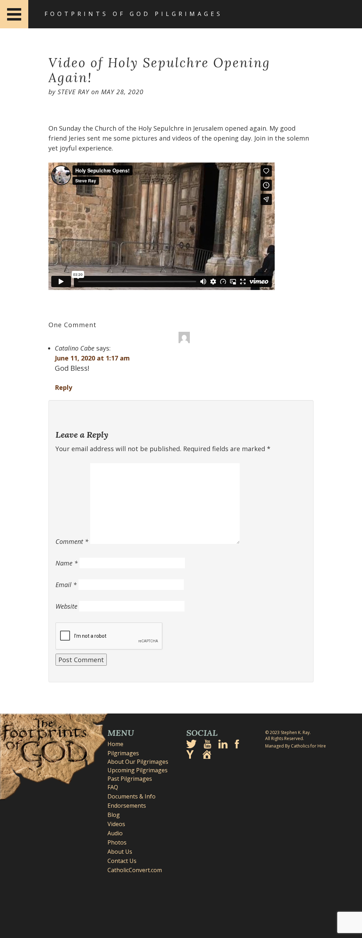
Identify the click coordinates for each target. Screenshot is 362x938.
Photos (117, 842)
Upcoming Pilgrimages (137, 770)
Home (115, 744)
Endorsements (126, 805)
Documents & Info (131, 796)
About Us (119, 851)
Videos (116, 824)
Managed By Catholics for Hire (295, 746)
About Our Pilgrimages (137, 762)
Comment (72, 541)
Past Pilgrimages (129, 779)
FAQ (112, 787)
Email (66, 584)
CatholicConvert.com (134, 870)
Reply (63, 387)
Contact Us (121, 861)
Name (67, 563)
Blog (113, 815)
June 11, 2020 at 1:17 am (92, 358)
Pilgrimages (123, 753)
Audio (115, 833)
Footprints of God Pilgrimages (134, 14)
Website (66, 606)
